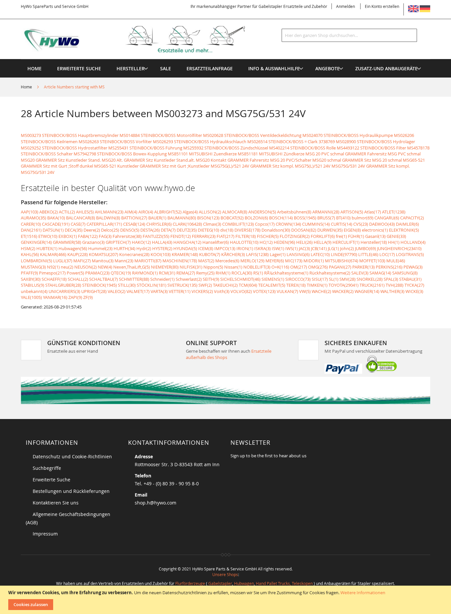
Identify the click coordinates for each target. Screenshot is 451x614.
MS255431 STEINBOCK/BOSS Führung (145, 148)
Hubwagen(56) (72, 248)
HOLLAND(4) (413, 242)
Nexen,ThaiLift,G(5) (131, 267)
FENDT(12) (180, 236)
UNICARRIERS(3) (64, 291)
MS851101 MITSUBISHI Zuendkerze (202, 154)
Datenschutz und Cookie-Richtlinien (72, 456)
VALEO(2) (116, 291)
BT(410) (343, 218)
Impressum (45, 534)
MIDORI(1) (313, 261)
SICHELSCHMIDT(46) (240, 279)
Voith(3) (221, 291)
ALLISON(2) (210, 212)
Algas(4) (190, 212)
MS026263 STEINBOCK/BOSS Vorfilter (115, 142)
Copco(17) (265, 224)
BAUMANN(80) (181, 218)
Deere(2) (92, 230)
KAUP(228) (77, 254)
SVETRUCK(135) (182, 285)
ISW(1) (278, 248)
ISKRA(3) (262, 248)
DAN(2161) (31, 230)
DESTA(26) (150, 230)
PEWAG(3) (413, 267)
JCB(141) (319, 248)
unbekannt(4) (34, 291)
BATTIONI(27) (134, 218)
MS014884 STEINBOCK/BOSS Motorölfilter (161, 135)
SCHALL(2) (78, 279)
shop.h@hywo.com (155, 503)
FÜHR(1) (356, 236)
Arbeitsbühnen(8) (294, 212)
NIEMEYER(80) (165, 267)
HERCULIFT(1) (346, 242)
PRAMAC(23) (97, 273)
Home (27, 86)
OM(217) (298, 267)
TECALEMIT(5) (271, 285)
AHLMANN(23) (109, 212)
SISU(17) (320, 279)
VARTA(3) (159, 291)
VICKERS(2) (202, 291)
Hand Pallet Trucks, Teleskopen (284, 583)
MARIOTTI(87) (147, 261)
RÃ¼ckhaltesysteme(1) (286, 273)
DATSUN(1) (53, 230)
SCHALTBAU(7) (103, 279)
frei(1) (341, 236)
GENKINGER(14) (36, 242)
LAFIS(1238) (257, 254)
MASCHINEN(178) (179, 261)
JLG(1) (333, 248)
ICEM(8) (205, 248)
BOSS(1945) (305, 218)
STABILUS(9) (32, 285)
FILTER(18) (245, 236)
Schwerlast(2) (189, 279)
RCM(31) (167, 273)
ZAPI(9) (75, 297)
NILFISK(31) (191, 267)
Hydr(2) (143, 248)
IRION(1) (244, 248)
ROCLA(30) (241, 273)
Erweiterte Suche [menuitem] (79, 68)
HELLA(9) (322, 242)
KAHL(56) (30, 254)
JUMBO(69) (365, 248)
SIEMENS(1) (272, 279)
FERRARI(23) (204, 236)
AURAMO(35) (33, 218)
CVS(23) (360, 224)
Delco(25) (110, 230)
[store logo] (143, 39)
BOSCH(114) (281, 218)
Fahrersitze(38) (127, 236)
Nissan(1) (233, 267)
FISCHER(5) (268, 236)
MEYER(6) (274, 261)
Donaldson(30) (275, 230)
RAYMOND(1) (145, 273)
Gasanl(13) (375, 236)
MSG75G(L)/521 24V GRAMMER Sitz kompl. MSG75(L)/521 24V (270, 166)
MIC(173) (293, 261)
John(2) (347, 248)
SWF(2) (205, 285)
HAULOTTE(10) (244, 242)
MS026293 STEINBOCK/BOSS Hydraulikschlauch (199, 142)
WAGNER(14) (367, 291)
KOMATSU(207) (103, 254)
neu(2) (67, 267)
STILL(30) (127, 285)
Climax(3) (212, 224)
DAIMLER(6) (407, 224)
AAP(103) (29, 212)
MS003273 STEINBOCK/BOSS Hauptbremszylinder (70, 135)
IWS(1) (291, 248)
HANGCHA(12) (187, 242)
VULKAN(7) (287, 291)
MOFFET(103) (372, 261)
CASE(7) (78, 224)
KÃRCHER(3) (233, 254)
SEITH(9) (211, 279)
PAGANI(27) (340, 267)
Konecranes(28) (134, 254)
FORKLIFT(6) (323, 236)
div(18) (226, 230)
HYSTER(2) (162, 248)
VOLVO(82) (241, 291)
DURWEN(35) (330, 230)
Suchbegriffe (47, 468)
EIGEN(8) (352, 230)
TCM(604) (248, 285)
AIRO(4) (145, 212)
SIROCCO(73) (298, 279)
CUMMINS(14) (316, 224)
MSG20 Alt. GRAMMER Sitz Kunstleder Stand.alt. (148, 160)
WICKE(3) (414, 291)
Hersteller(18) (374, 242)
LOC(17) (387, 254)
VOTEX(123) (264, 291)
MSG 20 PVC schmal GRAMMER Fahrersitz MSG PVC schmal (363, 154)
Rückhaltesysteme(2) (329, 273)
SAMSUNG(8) (405, 273)
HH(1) (393, 242)
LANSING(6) (298, 254)
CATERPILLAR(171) (104, 224)
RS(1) (258, 273)
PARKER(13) (363, 267)
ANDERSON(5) (262, 212)
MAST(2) (206, 261)
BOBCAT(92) (232, 218)
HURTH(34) (124, 248)
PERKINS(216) (389, 267)
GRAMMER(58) (67, 242)
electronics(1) (375, 230)
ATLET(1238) (393, 212)
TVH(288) (394, 285)
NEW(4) (105, 267)
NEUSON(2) (85, 267)
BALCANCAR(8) (80, 218)
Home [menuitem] (34, 68)
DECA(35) (74, 230)
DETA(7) (168, 230)
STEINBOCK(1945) (99, 285)
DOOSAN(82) (303, 230)
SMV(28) (347, 279)
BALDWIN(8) (108, 218)
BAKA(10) (56, 218)
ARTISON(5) (351, 212)
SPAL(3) (391, 279)
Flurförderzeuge (190, 583)
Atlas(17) (372, 212)
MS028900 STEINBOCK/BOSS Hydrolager (375, 142)
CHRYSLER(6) (159, 224)
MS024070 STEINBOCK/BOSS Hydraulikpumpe (347, 135)
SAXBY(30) (31, 279)
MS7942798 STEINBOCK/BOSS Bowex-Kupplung (120, 154)
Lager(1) (278, 254)
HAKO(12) (141, 242)
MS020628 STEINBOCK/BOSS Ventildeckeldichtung (252, 135)
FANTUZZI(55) (156, 236)
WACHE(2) (321, 291)
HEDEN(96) (284, 242)
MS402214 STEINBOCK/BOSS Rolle (302, 148)
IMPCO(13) (224, 248)
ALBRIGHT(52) (168, 212)
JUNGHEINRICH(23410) (399, 248)
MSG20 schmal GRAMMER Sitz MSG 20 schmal (357, 160)
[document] (226, 600)
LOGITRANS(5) (410, 254)
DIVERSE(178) (247, 230)
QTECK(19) (121, 273)
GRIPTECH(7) (118, 242)
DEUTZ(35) (187, 230)
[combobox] (349, 35)
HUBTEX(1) (46, 248)
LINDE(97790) (344, 254)
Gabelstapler (220, 583)
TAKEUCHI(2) (225, 285)
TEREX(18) (296, 285)
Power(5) (75, 273)
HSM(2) (28, 248)
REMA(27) (185, 273)
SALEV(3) (359, 273)
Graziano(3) (93, 242)
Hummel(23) (100, 248)
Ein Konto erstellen (382, 6)
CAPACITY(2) (412, 218)
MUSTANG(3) (33, 267)
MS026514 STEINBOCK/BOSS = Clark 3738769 (291, 142)
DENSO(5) (129, 230)
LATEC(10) (320, 254)
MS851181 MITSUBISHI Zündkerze (271, 154)
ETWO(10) (47, 236)
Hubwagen (244, 583)
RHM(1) (223, 273)
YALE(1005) (31, 297)
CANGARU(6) (386, 218)
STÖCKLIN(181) (151, 285)
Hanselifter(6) (215, 242)
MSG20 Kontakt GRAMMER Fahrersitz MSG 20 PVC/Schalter (253, 160)
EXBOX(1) (67, 236)
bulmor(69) (362, 218)
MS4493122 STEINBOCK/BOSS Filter (371, 148)
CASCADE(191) (56, 224)
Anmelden (345, 6)
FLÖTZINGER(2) (295, 236)
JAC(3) (304, 248)
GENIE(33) (396, 236)
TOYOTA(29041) (344, 285)
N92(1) (53, 267)
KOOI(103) (161, 254)
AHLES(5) (85, 212)
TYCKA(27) (414, 285)
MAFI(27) (82, 261)
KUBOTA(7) (209, 254)
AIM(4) (130, 212)
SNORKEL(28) (370, 279)
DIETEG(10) (208, 230)
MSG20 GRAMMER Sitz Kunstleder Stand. (61, 160)
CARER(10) (31, 224)
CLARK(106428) (187, 224)
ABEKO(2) (48, 212)
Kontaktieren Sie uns (56, 503)
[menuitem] (130, 68)
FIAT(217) (225, 236)
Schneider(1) (162, 279)
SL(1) (333, 279)
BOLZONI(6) (256, 218)
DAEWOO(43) (382, 224)
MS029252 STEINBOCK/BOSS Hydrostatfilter (64, 148)
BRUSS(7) (326, 218)
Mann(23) (124, 261)
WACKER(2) (343, 291)
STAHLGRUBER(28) (63, 285)
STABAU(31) (410, 279)
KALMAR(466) (53, 254)
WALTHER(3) (392, 291)
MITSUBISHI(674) (341, 261)
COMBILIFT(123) (238, 224)
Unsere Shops (225, 574)
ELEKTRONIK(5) (404, 230)
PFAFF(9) (29, 273)
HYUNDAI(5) (185, 248)
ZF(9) (88, 297)
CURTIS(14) (341, 224)
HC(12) (266, 242)
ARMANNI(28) (325, 212)
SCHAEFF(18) (54, 279)
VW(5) (305, 291)
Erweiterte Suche (51, 479)
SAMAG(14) (380, 273)
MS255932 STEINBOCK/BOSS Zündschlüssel (225, 148)
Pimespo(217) (52, 273)
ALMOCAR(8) (234, 212)
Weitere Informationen (362, 593)
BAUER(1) (157, 218)
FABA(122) (88, 236)
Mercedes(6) (227, 261)
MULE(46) (395, 261)
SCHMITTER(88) (134, 279)
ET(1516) (29, 236)
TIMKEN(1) (317, 285)
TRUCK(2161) (372, 285)
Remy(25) (205, 273)
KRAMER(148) (185, 254)
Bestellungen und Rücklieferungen (71, 491)
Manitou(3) (103, 261)
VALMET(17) (138, 291)
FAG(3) (105, 236)
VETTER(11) (180, 291)
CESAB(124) (134, 224)
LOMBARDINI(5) (36, 261)
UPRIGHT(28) (94, 291)
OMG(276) (318, 267)
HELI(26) (304, 242)
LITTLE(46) (368, 254)
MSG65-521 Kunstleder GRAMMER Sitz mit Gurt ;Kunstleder (152, 166)
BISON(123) (208, 218)
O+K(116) (280, 267)
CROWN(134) (288, 224)
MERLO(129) (252, 261)
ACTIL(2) (67, 212)
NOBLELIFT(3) (256, 267)
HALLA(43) (162, 242)
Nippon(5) (213, 267)
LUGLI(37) (62, 261)
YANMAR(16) (55, 297)
